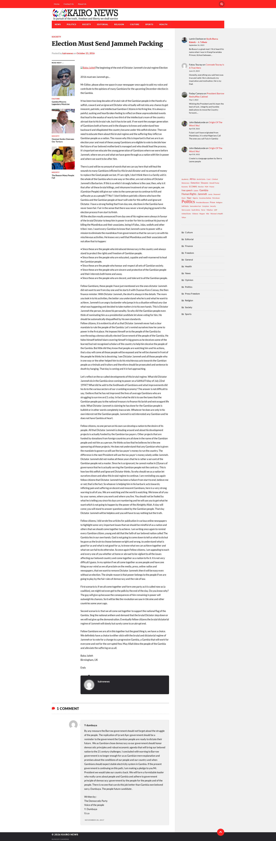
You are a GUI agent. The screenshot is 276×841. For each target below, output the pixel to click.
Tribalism (209, 210)
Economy (185, 187)
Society (86, 24)
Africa (192, 179)
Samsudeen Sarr (195, 206)
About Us (82, 4)
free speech (187, 190)
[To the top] (220, 832)
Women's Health (216, 214)
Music (184, 198)
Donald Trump (214, 183)
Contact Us (69, 4)
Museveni (216, 194)
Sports (149, 24)
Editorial (102, 24)
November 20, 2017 (94, 820)
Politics (71, 24)
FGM (206, 187)
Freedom (189, 252)
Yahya (184, 217)
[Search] (221, 4)
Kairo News (69, 834)
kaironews (67, 53)
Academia (185, 179)
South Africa (195, 210)
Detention (195, 183)
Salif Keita (185, 206)
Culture (134, 24)
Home (56, 4)
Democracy (185, 183)
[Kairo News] (138, 14)
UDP (215, 210)
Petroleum (216, 198)
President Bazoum (202, 202)
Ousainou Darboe (205, 198)
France (211, 187)
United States (186, 214)
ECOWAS (193, 186)
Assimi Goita (201, 179)
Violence (195, 214)
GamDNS (64, 839)
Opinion (189, 280)
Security (213, 206)
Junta (210, 194)
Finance (189, 246)
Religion (119, 24)
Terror (203, 210)
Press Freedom (192, 293)
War (207, 214)
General (189, 259)
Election (201, 187)
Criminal (215, 179)
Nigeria (195, 198)
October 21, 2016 (86, 53)
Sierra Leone (186, 210)
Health (163, 24)
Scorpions (205, 206)
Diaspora (204, 183)
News (58, 24)
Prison (212, 202)
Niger (189, 198)
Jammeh (202, 193)
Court (209, 179)
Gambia (203, 190)
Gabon (196, 190)
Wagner (202, 214)
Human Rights (189, 193)
